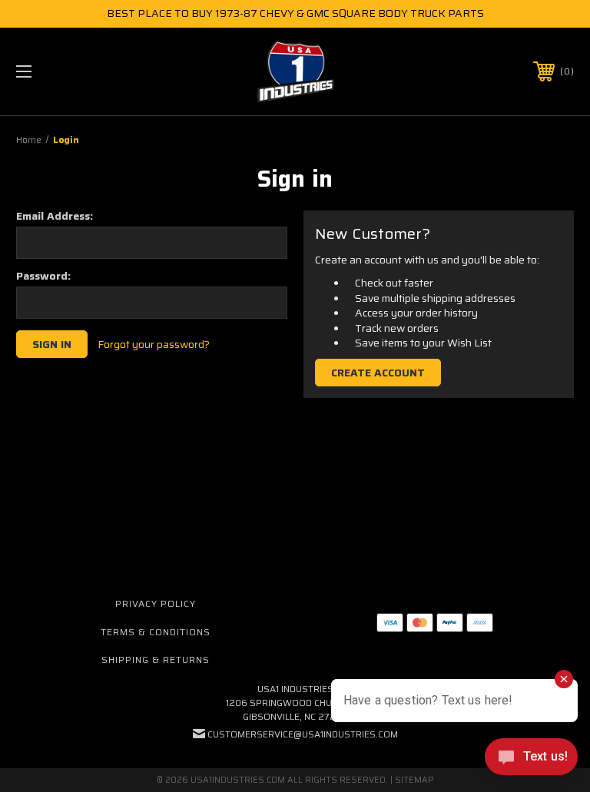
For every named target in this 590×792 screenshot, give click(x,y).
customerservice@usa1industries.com (302, 734)
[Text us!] (531, 760)
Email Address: (54, 215)
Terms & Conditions (155, 632)
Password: (43, 275)
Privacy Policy (155, 603)
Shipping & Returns (155, 659)
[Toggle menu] (72, 71)
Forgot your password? (154, 345)
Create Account (378, 372)
